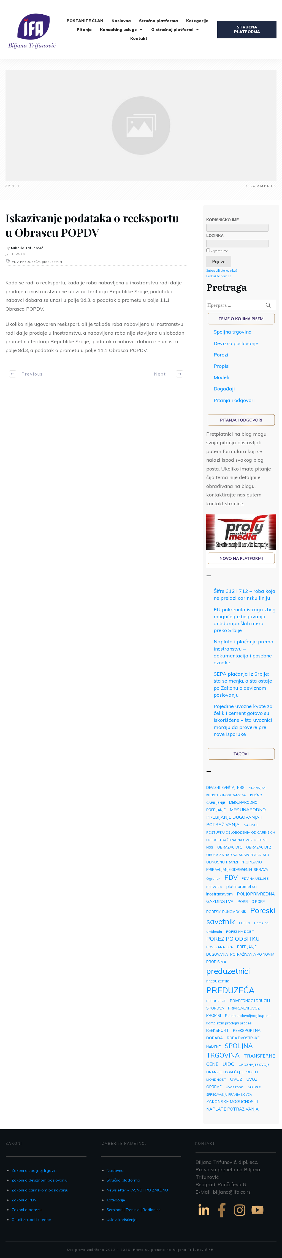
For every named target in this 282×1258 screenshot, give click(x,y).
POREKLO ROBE (251, 901)
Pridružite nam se (218, 276)
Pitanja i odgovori (234, 400)
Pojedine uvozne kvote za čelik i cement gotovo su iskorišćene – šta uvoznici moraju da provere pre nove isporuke (243, 720)
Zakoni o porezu (27, 1209)
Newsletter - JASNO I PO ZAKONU (137, 1190)
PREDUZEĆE (216, 1001)
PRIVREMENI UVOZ (244, 1008)
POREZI (244, 923)
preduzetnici (228, 971)
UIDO (229, 1064)
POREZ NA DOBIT (240, 931)
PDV (231, 877)
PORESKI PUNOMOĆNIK (226, 912)
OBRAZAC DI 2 (258, 847)
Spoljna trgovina (233, 332)
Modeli (221, 377)
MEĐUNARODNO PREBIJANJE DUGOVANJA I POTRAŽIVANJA (236, 817)
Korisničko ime (222, 220)
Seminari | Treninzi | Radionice (134, 1209)
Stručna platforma (123, 1180)
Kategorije (116, 1200)
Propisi (222, 366)
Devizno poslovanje (236, 343)
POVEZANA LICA (219, 947)
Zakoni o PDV (24, 1200)
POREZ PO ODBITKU (233, 938)
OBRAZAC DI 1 (229, 847)
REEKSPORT (217, 1030)
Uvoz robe (234, 1087)
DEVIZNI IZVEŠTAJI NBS (225, 787)
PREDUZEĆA (230, 990)
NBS (209, 847)
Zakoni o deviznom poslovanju (39, 1180)
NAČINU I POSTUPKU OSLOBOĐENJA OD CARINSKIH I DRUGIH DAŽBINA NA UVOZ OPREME (240, 832)
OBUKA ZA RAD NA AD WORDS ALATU (237, 855)
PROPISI (213, 1015)
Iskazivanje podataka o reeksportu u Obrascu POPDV (92, 224)
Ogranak (213, 878)
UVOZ (236, 1079)
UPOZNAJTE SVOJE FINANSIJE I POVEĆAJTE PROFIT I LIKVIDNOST (237, 1072)
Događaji (224, 388)
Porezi (221, 355)
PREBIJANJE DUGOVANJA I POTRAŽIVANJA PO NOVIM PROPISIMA (240, 954)
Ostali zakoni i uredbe (31, 1219)
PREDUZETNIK (217, 981)
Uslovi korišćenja (122, 1219)
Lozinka (215, 235)
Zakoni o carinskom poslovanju (40, 1190)
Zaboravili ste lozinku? (221, 271)
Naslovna (115, 1170)
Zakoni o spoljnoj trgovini (34, 1170)
